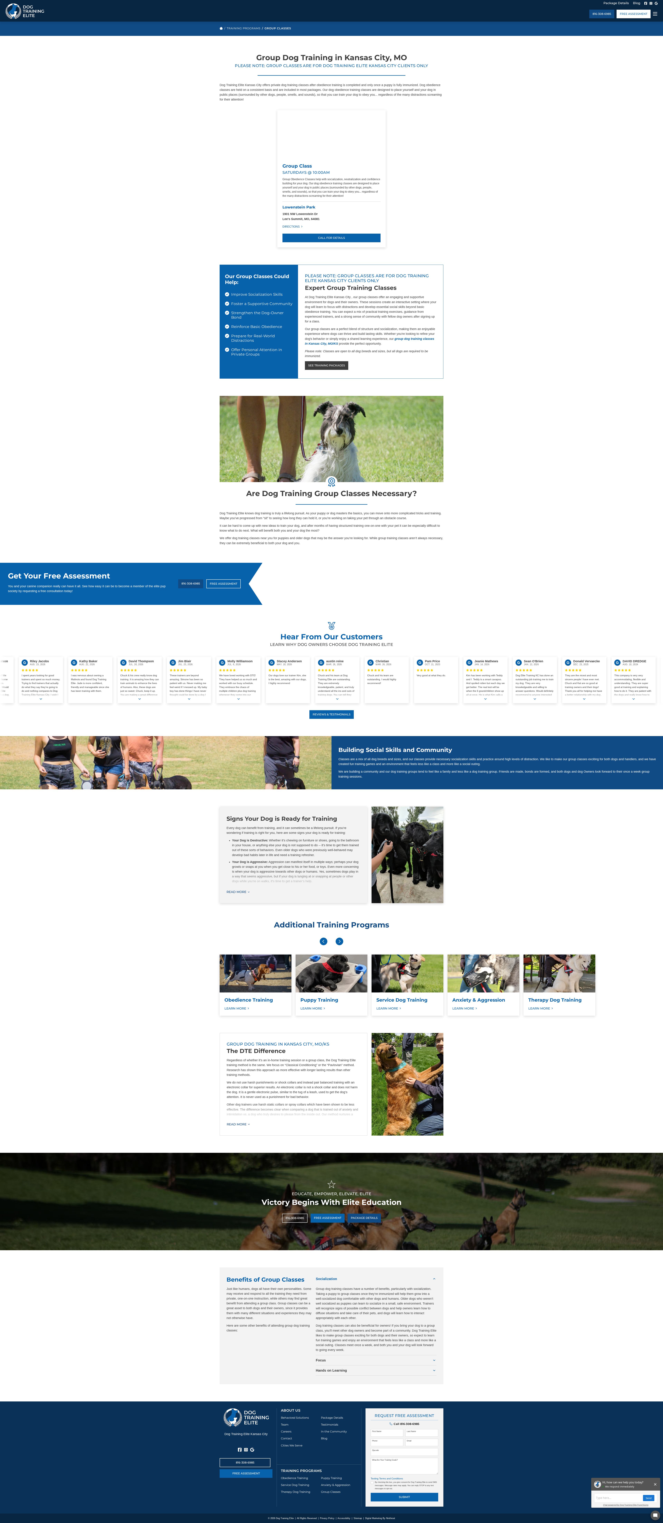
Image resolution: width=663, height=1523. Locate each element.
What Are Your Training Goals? (385, 1460)
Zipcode (375, 1450)
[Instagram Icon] (651, 3)
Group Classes (330, 1492)
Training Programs (244, 28)
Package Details (616, 3)
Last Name (411, 1431)
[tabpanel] (256, 985)
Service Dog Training (295, 1485)
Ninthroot (390, 1518)
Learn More (235, 1008)
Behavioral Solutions (295, 1417)
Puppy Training (331, 1478)
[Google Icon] (656, 3)
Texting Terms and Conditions (387, 1478)
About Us (290, 1410)
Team (285, 1424)
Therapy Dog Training (295, 1492)
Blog (636, 3)
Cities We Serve (291, 1445)
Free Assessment (633, 14)
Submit (404, 1497)
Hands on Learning (331, 1370)
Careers (286, 1431)
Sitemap (358, 1518)
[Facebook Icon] (645, 3)
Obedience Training (294, 1478)
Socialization (326, 1279)
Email (409, 1441)
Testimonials (329, 1424)
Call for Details (331, 237)
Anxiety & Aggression (335, 1485)
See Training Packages (326, 365)
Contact (286, 1438)
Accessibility (344, 1518)
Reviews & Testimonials (331, 714)
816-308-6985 (602, 14)
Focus (321, 1360)
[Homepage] (221, 28)
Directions (291, 226)
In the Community (334, 1431)
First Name (376, 1431)
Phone (374, 1441)
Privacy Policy (327, 1518)
